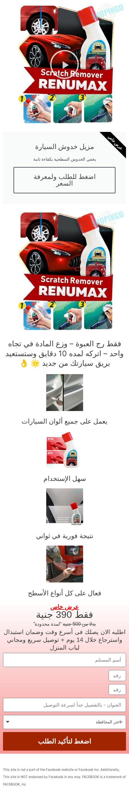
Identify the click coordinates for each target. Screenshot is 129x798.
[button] (65, 64)
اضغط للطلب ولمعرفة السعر (65, 180)
